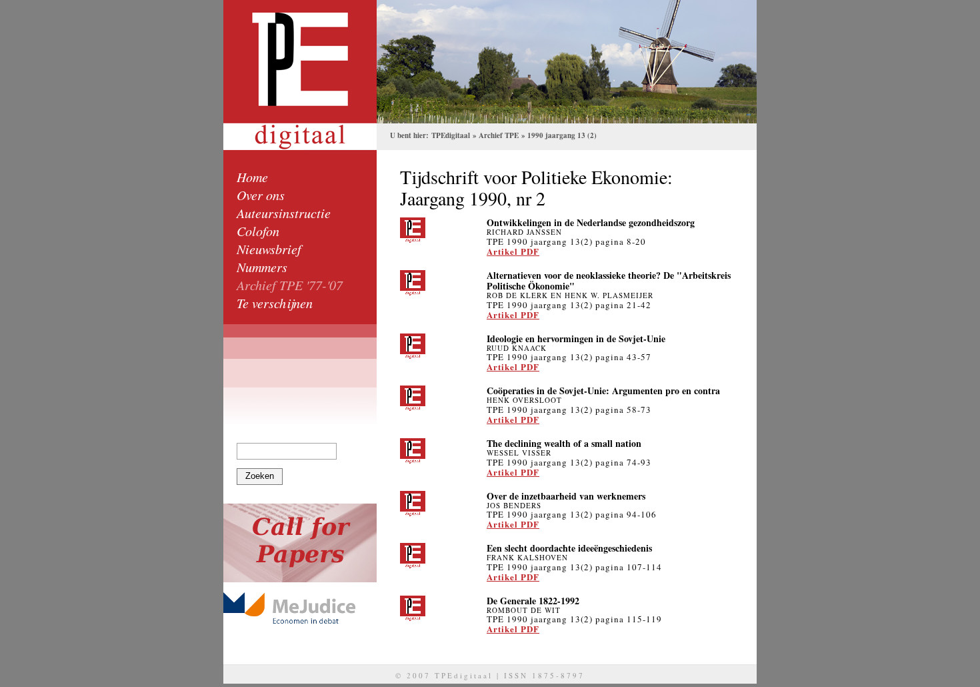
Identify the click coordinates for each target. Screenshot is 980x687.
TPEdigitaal (450, 135)
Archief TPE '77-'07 (290, 284)
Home (252, 176)
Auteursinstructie (284, 212)
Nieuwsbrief (269, 248)
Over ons (261, 194)
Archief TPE (499, 135)
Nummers (262, 266)
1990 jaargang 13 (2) (562, 135)
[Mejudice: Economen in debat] (300, 608)
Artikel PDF (513, 251)
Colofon (258, 230)
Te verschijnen (275, 302)
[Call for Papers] (300, 543)
